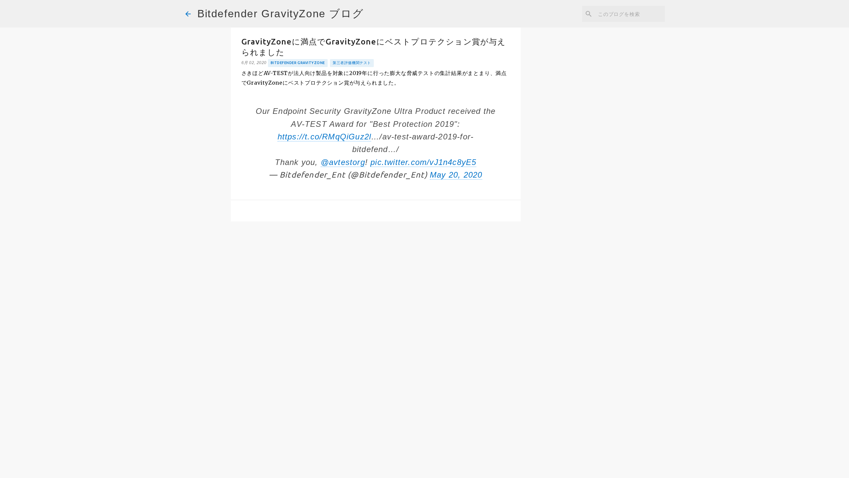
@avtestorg (343, 162)
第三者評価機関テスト (352, 63)
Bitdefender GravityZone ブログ (280, 14)
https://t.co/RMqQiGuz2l (324, 136)
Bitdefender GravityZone (298, 63)
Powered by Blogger (428, 468)
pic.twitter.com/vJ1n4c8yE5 (423, 162)
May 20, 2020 (456, 174)
